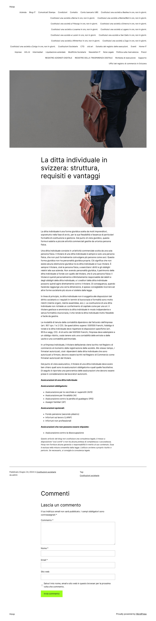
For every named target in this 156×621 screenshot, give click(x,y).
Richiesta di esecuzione (125, 58)
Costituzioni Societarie (68, 46)
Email (44, 560)
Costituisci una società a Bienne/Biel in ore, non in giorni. (122, 18)
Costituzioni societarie (46, 472)
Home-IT (143, 46)
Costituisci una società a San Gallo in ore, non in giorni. (123, 35)
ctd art (90, 46)
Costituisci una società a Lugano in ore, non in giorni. (124, 29)
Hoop (12, 7)
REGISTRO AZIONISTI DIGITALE (58, 58)
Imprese (18, 52)
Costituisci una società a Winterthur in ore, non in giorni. (75, 41)
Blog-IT (32, 12)
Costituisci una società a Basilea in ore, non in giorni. (124, 12)
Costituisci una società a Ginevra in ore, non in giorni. (123, 23)
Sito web (45, 571)
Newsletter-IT (94, 52)
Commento (47, 520)
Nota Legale (108, 52)
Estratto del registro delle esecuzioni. (112, 46)
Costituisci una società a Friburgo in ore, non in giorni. (74, 23)
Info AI (27, 52)
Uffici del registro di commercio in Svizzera (128, 63)
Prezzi (144, 52)
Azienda (23, 12)
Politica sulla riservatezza (127, 52)
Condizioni (62, 12)
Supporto (142, 58)
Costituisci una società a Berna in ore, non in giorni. (72, 18)
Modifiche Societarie (77, 52)
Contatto (74, 12)
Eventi (133, 46)
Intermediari (38, 52)
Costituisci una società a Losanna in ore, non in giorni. (74, 29)
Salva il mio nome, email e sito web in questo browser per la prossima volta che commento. (77, 585)
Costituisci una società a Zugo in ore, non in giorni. (125, 41)
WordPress (141, 614)
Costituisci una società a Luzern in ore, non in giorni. (73, 35)
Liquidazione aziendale (55, 52)
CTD (82, 46)
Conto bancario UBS (89, 12)
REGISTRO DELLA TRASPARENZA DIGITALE (94, 58)
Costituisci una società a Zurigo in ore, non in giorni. (32, 46)
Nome (44, 548)
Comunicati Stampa (46, 12)
